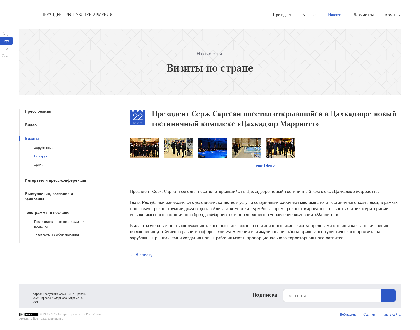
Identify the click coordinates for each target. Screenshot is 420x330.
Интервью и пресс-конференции (55, 180)
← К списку (141, 254)
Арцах (38, 164)
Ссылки (369, 314)
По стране (41, 156)
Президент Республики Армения (76, 14)
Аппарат (309, 14)
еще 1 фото (265, 165)
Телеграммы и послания (47, 212)
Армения (393, 14)
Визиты (32, 138)
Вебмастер (348, 314)
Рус (6, 40)
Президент (282, 14)
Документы (364, 14)
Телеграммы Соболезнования (56, 234)
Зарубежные (43, 147)
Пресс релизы (38, 111)
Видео (31, 124)
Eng (5, 48)
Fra (5, 55)
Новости (335, 14)
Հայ (5, 33)
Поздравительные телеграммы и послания (59, 224)
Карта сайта (391, 314)
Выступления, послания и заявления (49, 196)
